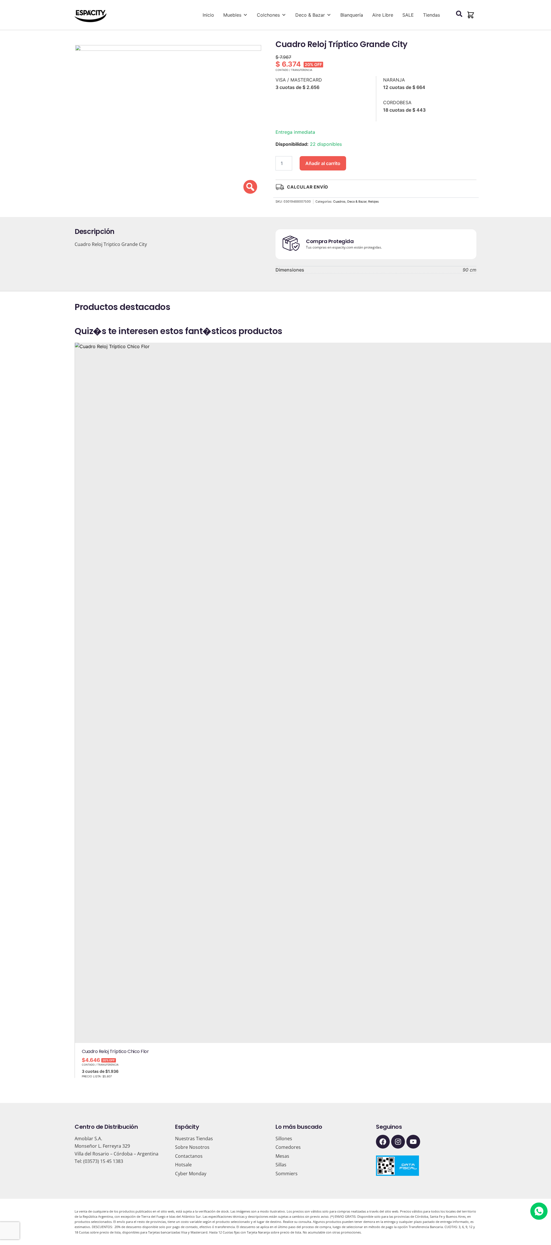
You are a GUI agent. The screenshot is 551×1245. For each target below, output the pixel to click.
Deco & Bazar (310, 15)
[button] (470, 15)
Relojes (373, 201)
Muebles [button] (232, 15)
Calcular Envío (307, 187)
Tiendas (431, 15)
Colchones (268, 15)
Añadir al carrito (322, 163)
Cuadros (339, 201)
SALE (408, 15)
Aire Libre (382, 15)
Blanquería (351, 15)
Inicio (208, 15)
